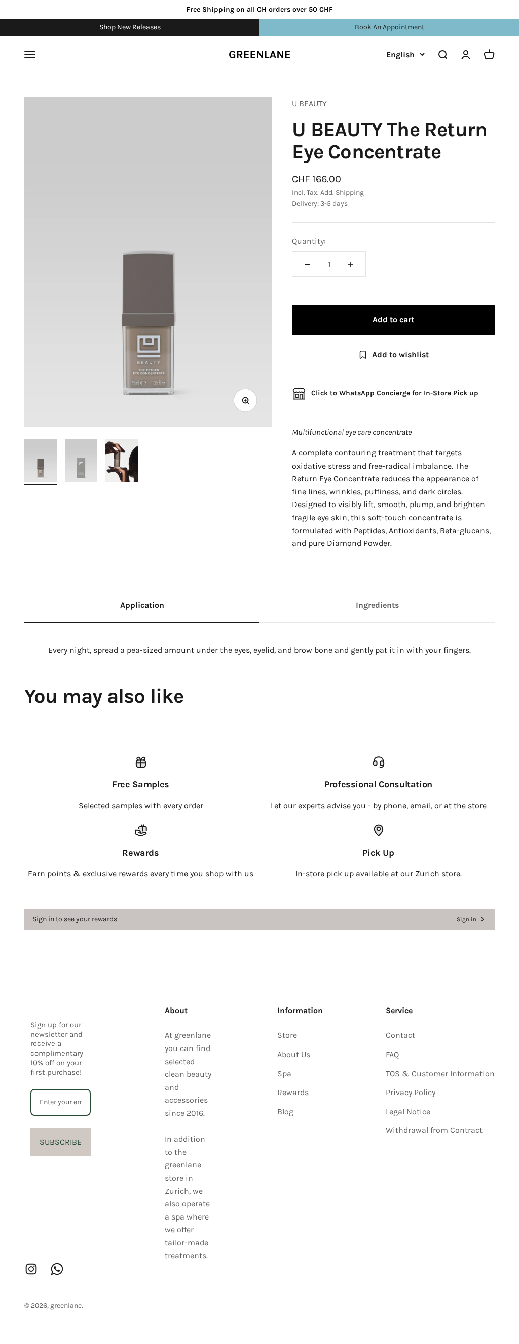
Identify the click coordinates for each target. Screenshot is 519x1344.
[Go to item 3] (121, 462)
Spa (284, 1073)
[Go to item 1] (40, 462)
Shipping (350, 192)
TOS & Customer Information (440, 1073)
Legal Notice (408, 1111)
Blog (285, 1111)
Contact (400, 1035)
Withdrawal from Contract (434, 1130)
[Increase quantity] (350, 264)
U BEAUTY (309, 103)
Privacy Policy (410, 1092)
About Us (293, 1054)
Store (287, 1035)
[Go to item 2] (81, 462)
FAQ (392, 1054)
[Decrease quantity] (307, 264)
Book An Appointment (389, 27)
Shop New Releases (130, 27)
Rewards (293, 1092)
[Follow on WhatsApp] (57, 1269)
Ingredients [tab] (377, 605)
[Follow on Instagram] (31, 1269)
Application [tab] (142, 605)
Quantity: (309, 241)
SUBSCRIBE (61, 1142)
